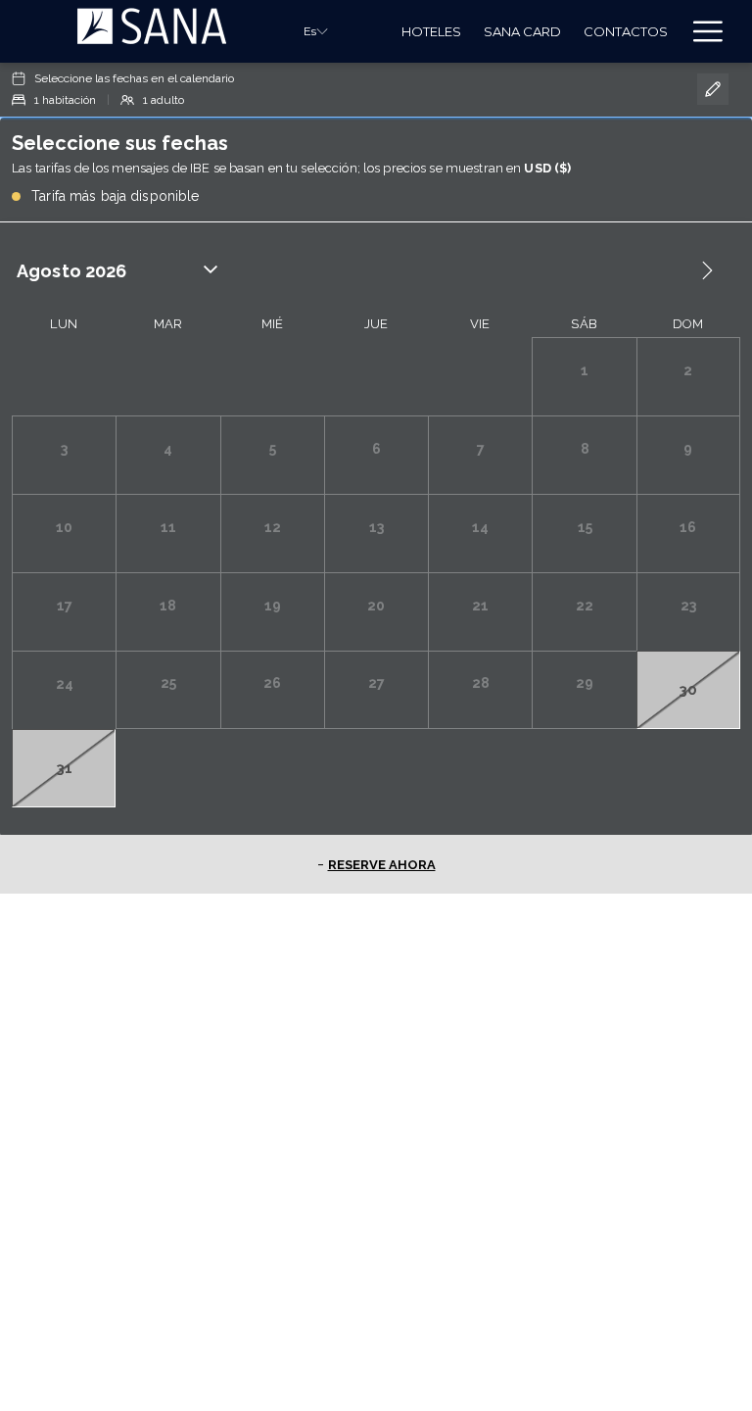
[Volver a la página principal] (151, 31)
